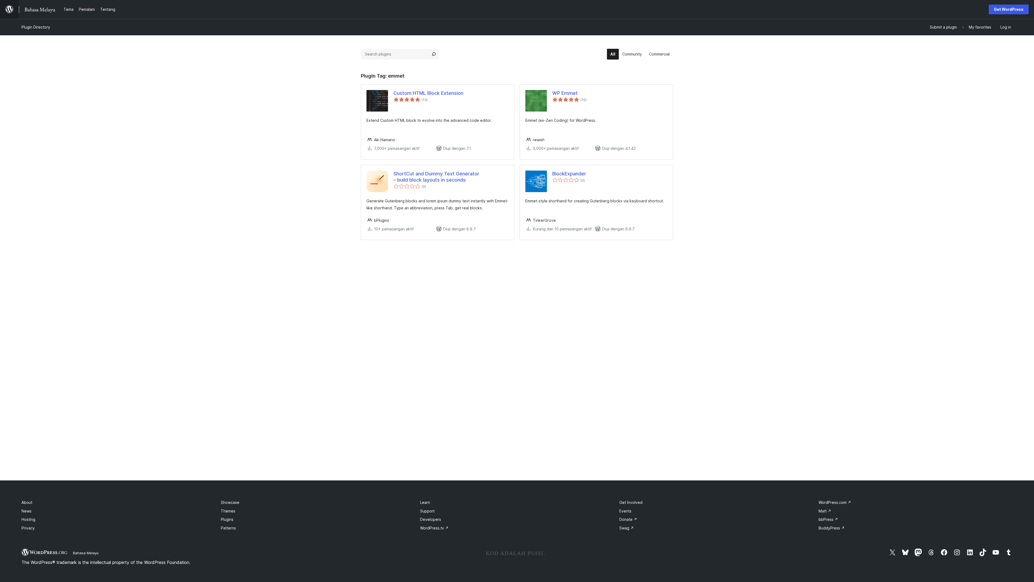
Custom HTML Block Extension (428, 93)
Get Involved (630, 502)
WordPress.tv (434, 528)
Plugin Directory (36, 27)
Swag (626, 528)
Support (427, 511)
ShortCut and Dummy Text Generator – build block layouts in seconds (436, 177)
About (27, 502)
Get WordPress (1008, 9)
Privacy (28, 528)
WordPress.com (835, 502)
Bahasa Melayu (86, 553)
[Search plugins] (433, 54)
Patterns (228, 528)
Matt (825, 511)
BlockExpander (569, 173)
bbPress (828, 519)
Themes (228, 511)
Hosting (28, 519)
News (27, 511)
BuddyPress (832, 528)
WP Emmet (565, 93)
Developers (430, 519)
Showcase (230, 502)
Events (625, 511)
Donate (628, 519)
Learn (425, 502)
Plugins (227, 519)
